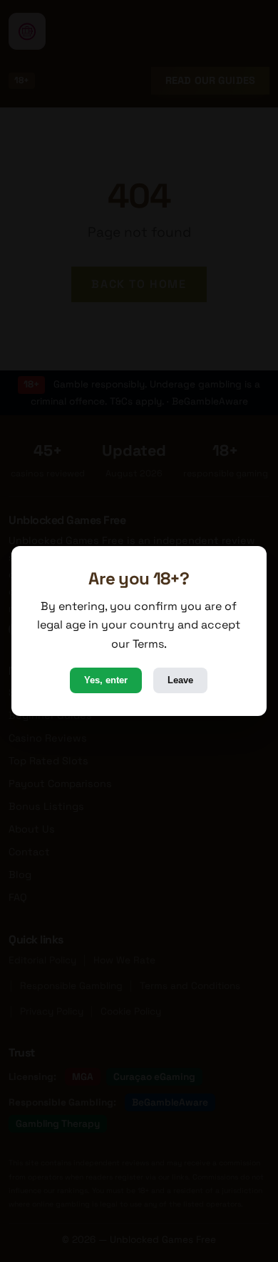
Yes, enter (106, 680)
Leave (180, 680)
